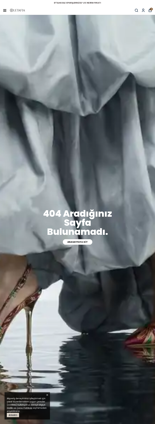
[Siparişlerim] (143, 10)
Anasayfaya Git (77, 241)
